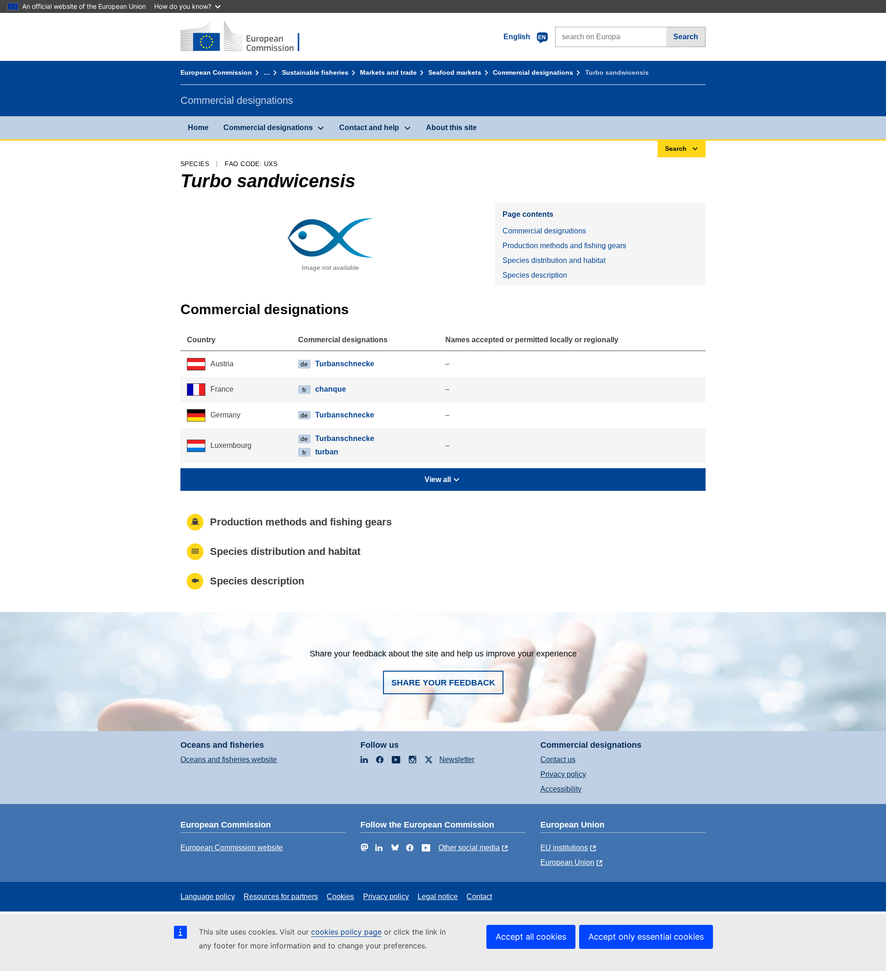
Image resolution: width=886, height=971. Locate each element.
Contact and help (369, 127)
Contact (479, 896)
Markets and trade (388, 72)
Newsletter (456, 759)
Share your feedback (443, 682)
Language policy (207, 896)
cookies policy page (346, 931)
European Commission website (231, 848)
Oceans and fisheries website (228, 759)
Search (685, 37)
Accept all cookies (531, 936)
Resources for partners (281, 896)
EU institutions (564, 848)
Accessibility (560, 789)
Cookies (340, 896)
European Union (567, 862)
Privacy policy (563, 774)
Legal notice (438, 896)
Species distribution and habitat (554, 260)
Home (198, 127)
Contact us (557, 759)
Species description (535, 275)
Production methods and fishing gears (564, 246)
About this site (451, 127)
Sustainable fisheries (315, 72)
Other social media (469, 848)
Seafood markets (454, 72)
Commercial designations (533, 72)
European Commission (216, 72)
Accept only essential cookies (646, 936)
